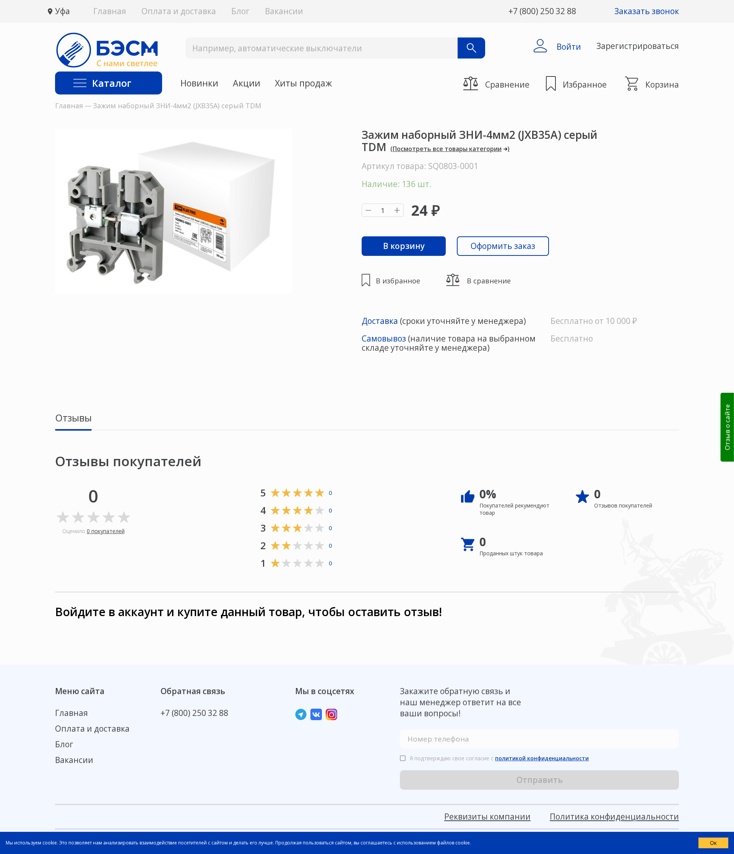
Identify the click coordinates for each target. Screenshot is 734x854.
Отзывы (73, 418)
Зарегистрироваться (637, 46)
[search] (471, 48)
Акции (246, 83)
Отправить (539, 779)
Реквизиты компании (487, 816)
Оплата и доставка (178, 11)
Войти (569, 46)
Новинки (199, 83)
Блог (240, 11)
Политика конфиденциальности (614, 816)
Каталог (112, 82)
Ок (713, 842)
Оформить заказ (503, 246)
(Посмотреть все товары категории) (450, 149)
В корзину (404, 246)
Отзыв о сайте (727, 427)
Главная (109, 11)
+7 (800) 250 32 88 (542, 11)
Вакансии (284, 11)
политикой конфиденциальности (542, 758)
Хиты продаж (303, 83)
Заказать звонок (646, 11)
